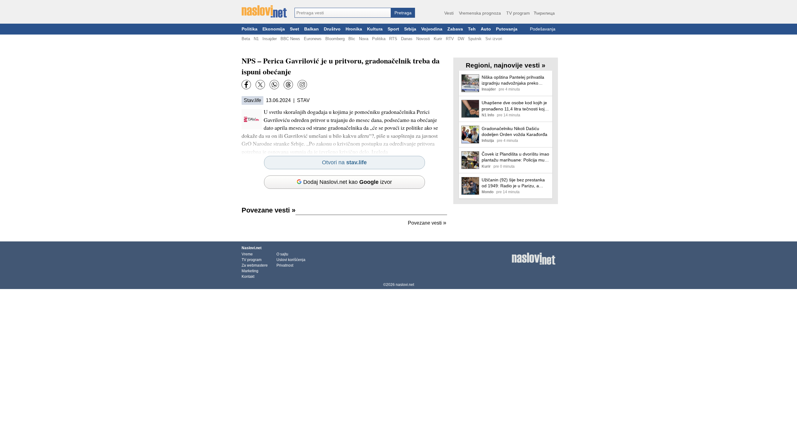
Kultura (375, 29)
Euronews (313, 38)
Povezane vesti (268, 210)
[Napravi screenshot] (302, 84)
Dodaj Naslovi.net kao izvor (347, 182)
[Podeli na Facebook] (246, 84)
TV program (518, 13)
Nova (363, 38)
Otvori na (344, 162)
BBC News (290, 38)
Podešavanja (542, 29)
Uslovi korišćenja (290, 260)
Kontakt (248, 276)
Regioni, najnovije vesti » (505, 65)
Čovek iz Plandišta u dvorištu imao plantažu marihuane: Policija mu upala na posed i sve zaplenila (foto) (515, 157)
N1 (256, 38)
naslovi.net (405, 284)
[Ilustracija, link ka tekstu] (470, 83)
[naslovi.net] (264, 11)
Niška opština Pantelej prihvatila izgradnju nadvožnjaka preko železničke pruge (513, 80)
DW (461, 38)
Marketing (250, 271)
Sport (393, 29)
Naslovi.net (252, 248)
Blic (351, 38)
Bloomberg (335, 38)
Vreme (247, 254)
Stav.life (252, 100)
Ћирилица (544, 13)
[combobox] (343, 13)
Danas (407, 38)
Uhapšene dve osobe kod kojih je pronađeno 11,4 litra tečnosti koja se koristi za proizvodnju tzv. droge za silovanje (515, 106)
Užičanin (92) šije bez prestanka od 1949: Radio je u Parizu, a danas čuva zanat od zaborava (513, 183)
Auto (486, 29)
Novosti (423, 38)
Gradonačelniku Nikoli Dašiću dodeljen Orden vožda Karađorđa (514, 131)
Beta (246, 38)
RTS (393, 38)
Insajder (269, 38)
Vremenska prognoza (480, 13)
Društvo (332, 29)
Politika (249, 29)
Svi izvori (493, 38)
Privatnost (284, 265)
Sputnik (475, 38)
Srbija (410, 29)
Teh (472, 29)
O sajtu (282, 254)
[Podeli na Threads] (288, 84)
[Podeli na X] (260, 84)
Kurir (438, 38)
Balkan (311, 29)
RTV (450, 38)
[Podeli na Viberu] (274, 84)
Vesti (449, 13)
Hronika (354, 29)
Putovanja (506, 29)
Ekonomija (273, 29)
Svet (294, 29)
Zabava (455, 29)
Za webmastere (255, 265)
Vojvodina (431, 29)
